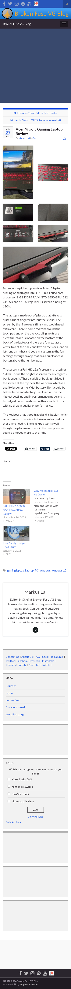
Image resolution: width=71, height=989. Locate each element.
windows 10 (59, 570)
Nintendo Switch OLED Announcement (33, 120)
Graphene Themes (29, 984)
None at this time (23, 801)
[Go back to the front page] (35, 13)
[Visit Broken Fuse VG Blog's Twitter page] (10, 3)
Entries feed (13, 700)
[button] (18, 172)
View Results (35, 816)
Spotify (22, 665)
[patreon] (36, 3)
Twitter (10, 660)
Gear (34, 138)
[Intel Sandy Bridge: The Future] (16, 533)
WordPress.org (15, 714)
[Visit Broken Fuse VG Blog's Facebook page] (4, 3)
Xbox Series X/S (22, 779)
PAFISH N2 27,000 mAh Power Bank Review (14, 509)
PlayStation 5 (20, 794)
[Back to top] (62, 980)
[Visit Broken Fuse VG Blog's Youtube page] (29, 3)
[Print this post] (64, 138)
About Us (27, 656)
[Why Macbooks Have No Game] (49, 506)
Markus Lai (24, 138)
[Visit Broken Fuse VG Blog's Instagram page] (17, 3)
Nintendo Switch (22, 786)
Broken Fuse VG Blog (17, 24)
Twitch (45, 665)
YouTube (33, 665)
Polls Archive (13, 822)
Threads (11, 665)
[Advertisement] (35, 65)
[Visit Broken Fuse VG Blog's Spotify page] (23, 3)
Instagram (48, 660)
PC (37, 570)
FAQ (37, 656)
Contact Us (12, 656)
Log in (9, 693)
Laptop (29, 570)
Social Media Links (52, 656)
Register (11, 685)
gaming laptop (15, 570)
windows (45, 570)
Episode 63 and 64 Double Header (37, 113)
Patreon (35, 660)
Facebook (22, 660)
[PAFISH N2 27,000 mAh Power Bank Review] (16, 496)
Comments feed (15, 707)
